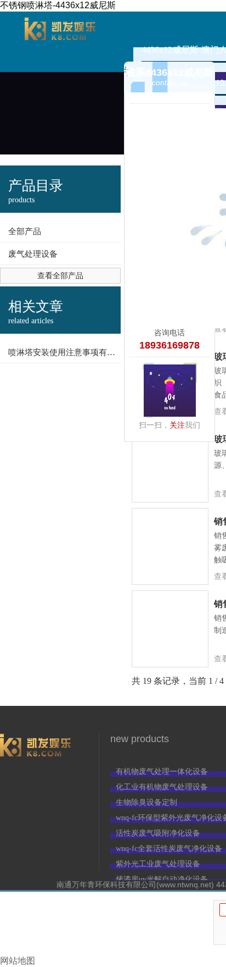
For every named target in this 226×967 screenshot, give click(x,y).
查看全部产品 (60, 276)
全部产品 (24, 231)
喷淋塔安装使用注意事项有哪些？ (64, 352)
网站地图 (17, 960)
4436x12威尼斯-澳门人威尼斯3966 (60, 42)
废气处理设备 (33, 254)
